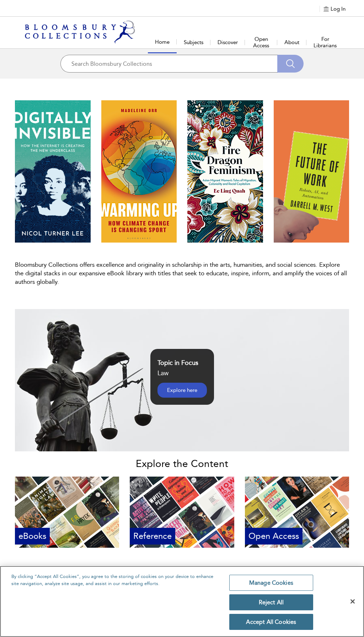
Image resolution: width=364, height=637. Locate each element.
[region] (182, 601)
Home (162, 42)
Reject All (271, 602)
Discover (228, 42)
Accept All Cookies (271, 622)
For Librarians (325, 42)
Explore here (182, 390)
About (291, 42)
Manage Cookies (271, 582)
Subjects (193, 42)
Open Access (261, 42)
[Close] (352, 601)
